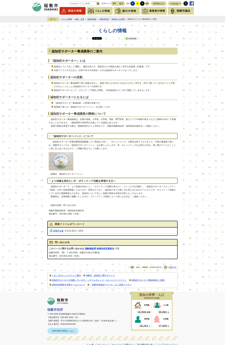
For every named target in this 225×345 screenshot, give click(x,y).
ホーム (52, 19)
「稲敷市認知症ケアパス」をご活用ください (111, 285)
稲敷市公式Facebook (191, 3)
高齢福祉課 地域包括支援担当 (99, 248)
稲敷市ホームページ (45, 7)
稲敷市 (57, 301)
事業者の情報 (154, 11)
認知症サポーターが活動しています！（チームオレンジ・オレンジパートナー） (89, 280)
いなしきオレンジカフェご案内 (66, 275)
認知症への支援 (118, 19)
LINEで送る (131, 38)
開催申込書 (58, 231)
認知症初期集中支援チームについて (68, 285)
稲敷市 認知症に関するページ (100, 275)
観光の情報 (127, 11)
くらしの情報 (100, 11)
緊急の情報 (73, 11)
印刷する (172, 267)
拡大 (121, 3)
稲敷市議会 (181, 11)
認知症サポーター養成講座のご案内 (148, 280)
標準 (114, 3)
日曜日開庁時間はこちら (63, 331)
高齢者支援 (104, 19)
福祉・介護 (79, 19)
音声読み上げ (158, 3)
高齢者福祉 (91, 19)
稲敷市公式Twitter (185, 3)
